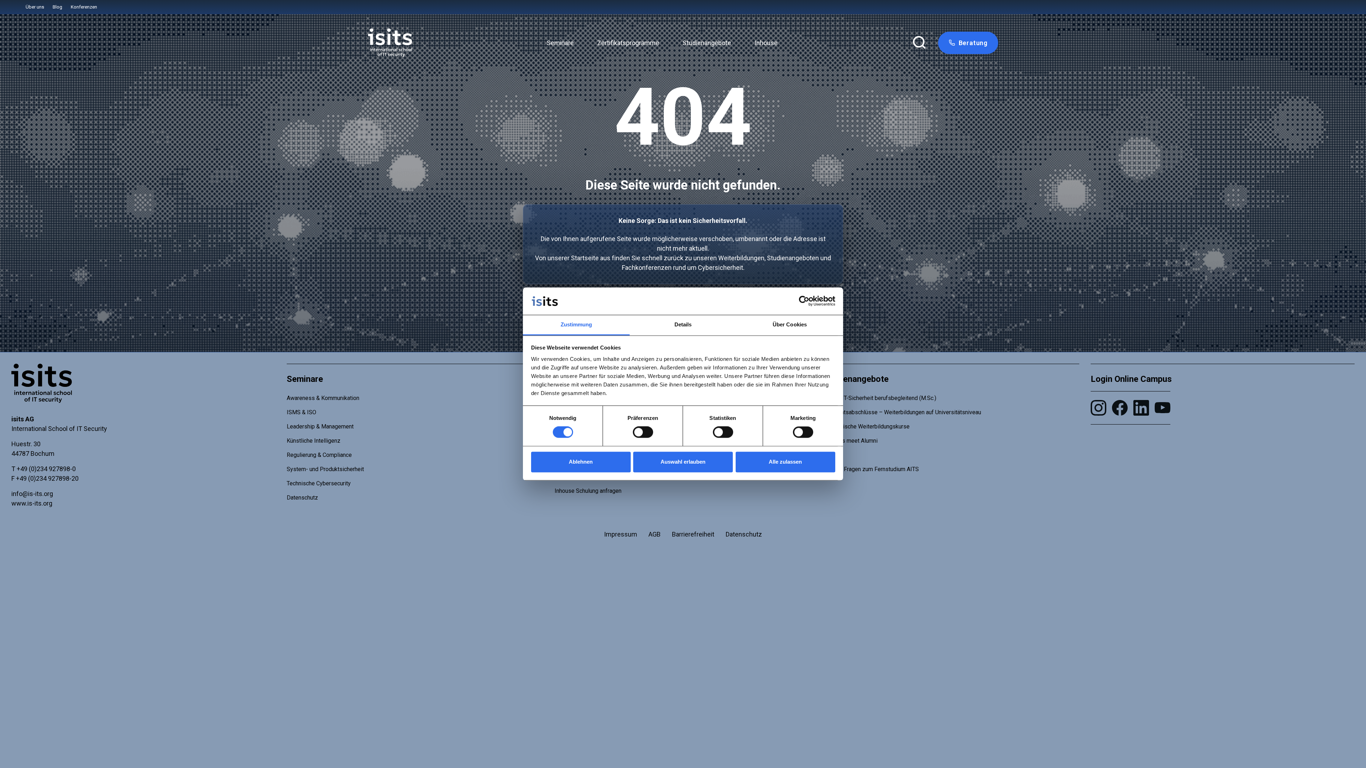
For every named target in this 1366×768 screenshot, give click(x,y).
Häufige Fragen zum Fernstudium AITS (871, 469)
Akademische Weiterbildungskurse (866, 426)
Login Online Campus (1131, 379)
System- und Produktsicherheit (325, 469)
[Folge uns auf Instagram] (1098, 408)
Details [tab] (683, 324)
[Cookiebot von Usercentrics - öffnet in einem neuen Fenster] (804, 301)
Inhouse (766, 43)
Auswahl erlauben (683, 462)
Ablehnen (581, 462)
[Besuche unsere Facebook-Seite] (1120, 408)
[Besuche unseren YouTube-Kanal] (1162, 407)
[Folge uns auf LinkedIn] (1141, 408)
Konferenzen (84, 7)
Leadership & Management (320, 426)
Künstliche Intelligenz (313, 440)
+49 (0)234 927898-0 (46, 469)
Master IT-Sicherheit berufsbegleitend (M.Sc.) (879, 398)
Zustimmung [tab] (576, 324)
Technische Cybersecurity (319, 483)
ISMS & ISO (301, 412)
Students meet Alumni (850, 440)
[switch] (643, 432)
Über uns (35, 7)
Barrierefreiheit (693, 534)
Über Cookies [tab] (790, 324)
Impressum (620, 534)
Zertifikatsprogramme (628, 43)
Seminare (560, 43)
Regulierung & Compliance (319, 455)
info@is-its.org (32, 493)
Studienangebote (707, 43)
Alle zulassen (785, 462)
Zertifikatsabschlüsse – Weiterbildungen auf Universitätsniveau (902, 412)
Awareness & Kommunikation (323, 398)
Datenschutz (302, 497)
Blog (57, 7)
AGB (654, 534)
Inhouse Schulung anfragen (588, 490)
